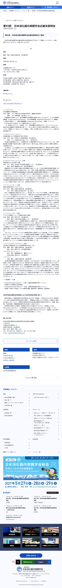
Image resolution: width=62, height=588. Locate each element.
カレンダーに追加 (31, 341)
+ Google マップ (52, 357)
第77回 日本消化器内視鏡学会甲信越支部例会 (57, 377)
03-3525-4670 (27, 575)
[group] (31, 472)
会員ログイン (10, 7)
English (40, 562)
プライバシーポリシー (22, 581)
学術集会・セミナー (53, 7)
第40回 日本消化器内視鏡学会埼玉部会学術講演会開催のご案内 (4, 377)
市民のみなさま (27, 562)
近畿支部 (11, 360)
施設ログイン (31, 7)
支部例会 (5, 360)
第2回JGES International (13, 517)
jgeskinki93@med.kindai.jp (16, 333)
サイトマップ (34, 581)
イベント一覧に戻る (31, 377)
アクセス (43, 581)
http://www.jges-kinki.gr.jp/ (11, 103)
